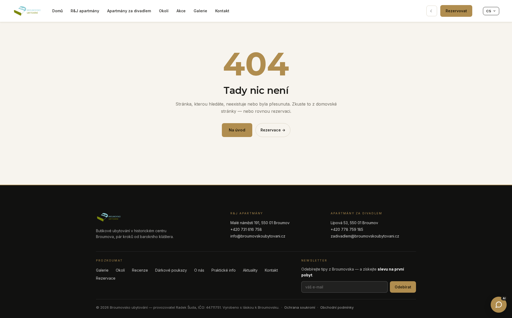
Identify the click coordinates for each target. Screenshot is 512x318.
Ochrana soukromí (299, 307)
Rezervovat (456, 11)
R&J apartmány (85, 11)
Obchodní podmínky (337, 307)
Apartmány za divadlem (129, 11)
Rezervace (105, 278)
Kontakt (222, 11)
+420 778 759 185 (347, 229)
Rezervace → (273, 130)
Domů (57, 11)
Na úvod (237, 129)
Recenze (140, 270)
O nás (199, 270)
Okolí (164, 11)
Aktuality (250, 270)
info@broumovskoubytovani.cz (257, 236)
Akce (181, 11)
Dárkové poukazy (171, 270)
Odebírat (403, 287)
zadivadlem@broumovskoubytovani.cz (365, 236)
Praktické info (223, 270)
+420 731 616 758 (246, 229)
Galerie (200, 11)
